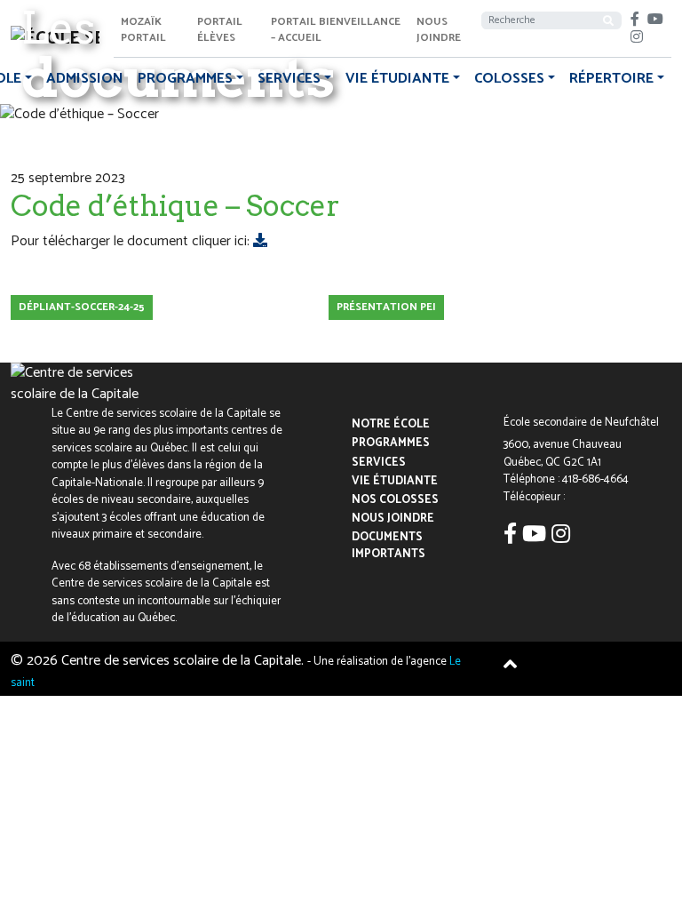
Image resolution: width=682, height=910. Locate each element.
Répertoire (611, 79)
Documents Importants (388, 545)
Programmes (185, 79)
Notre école (391, 425)
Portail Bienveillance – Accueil (335, 29)
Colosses (509, 79)
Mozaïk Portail (143, 29)
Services (289, 79)
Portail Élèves (219, 29)
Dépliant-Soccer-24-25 (82, 307)
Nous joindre (438, 29)
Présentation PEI (386, 307)
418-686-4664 (595, 479)
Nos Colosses (395, 500)
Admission (84, 79)
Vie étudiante (397, 79)
